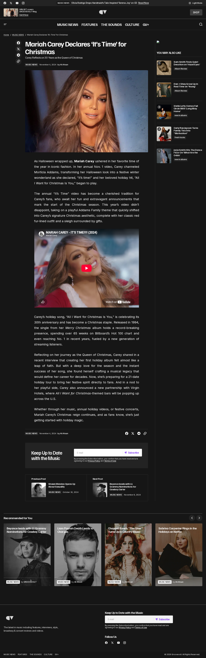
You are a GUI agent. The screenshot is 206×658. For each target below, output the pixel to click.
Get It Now (23, 15)
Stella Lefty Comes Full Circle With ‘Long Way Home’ (186, 109)
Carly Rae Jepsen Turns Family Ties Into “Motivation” (186, 131)
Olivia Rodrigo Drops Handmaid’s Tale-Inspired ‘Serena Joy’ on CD (104, 3)
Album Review (181, 69)
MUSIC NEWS (63, 3)
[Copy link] (18, 61)
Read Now (143, 3)
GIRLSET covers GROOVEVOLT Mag (28, 10)
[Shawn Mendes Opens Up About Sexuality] (56, 488)
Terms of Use (110, 461)
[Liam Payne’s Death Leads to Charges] (77, 554)
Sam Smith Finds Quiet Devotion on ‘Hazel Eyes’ (187, 63)
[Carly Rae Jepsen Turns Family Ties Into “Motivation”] (164, 134)
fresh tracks (180, 137)
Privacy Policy (94, 461)
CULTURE (48, 654)
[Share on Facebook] (18, 43)
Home (6, 35)
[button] (195, 3)
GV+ (57, 654)
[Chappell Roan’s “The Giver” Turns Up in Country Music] (128, 554)
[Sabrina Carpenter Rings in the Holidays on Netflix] (178, 554)
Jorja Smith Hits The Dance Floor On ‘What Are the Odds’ (188, 153)
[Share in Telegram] (18, 55)
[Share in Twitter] (18, 49)
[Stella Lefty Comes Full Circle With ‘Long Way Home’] (164, 112)
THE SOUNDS (36, 654)
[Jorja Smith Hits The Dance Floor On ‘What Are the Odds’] (164, 156)
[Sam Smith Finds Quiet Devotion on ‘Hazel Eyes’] (164, 68)
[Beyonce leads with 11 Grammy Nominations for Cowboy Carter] (117, 488)
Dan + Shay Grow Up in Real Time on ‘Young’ (186, 85)
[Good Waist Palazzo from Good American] (158, 41)
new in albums (181, 115)
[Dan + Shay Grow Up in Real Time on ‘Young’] (164, 90)
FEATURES (22, 654)
